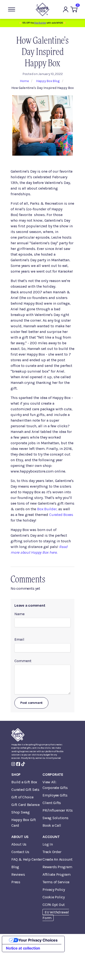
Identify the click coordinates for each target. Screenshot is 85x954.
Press (15, 882)
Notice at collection (23, 948)
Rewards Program (57, 867)
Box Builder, (47, 509)
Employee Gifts (55, 795)
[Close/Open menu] (12, 9)
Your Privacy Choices (38, 940)
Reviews (18, 874)
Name (19, 614)
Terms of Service (55, 882)
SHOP (16, 774)
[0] (73, 9)
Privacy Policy (53, 889)
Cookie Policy (53, 897)
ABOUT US (20, 836)
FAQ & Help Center (26, 859)
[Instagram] (13, 764)
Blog (15, 867)
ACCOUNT (51, 836)
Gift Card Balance (25, 804)
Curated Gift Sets (25, 789)
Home (24, 81)
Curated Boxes (61, 514)
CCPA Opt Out (53, 904)
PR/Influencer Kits (57, 810)
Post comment (31, 703)
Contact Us (20, 852)
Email (19, 639)
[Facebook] (18, 764)
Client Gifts (51, 803)
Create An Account (57, 859)
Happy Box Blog (48, 81)
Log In (47, 844)
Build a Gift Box (24, 782)
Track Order (51, 852)
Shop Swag (20, 812)
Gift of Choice (22, 797)
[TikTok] (23, 764)
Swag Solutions (55, 818)
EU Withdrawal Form (55, 915)
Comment (22, 661)
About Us (18, 844)
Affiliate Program (56, 874)
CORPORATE (52, 774)
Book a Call (51, 825)
